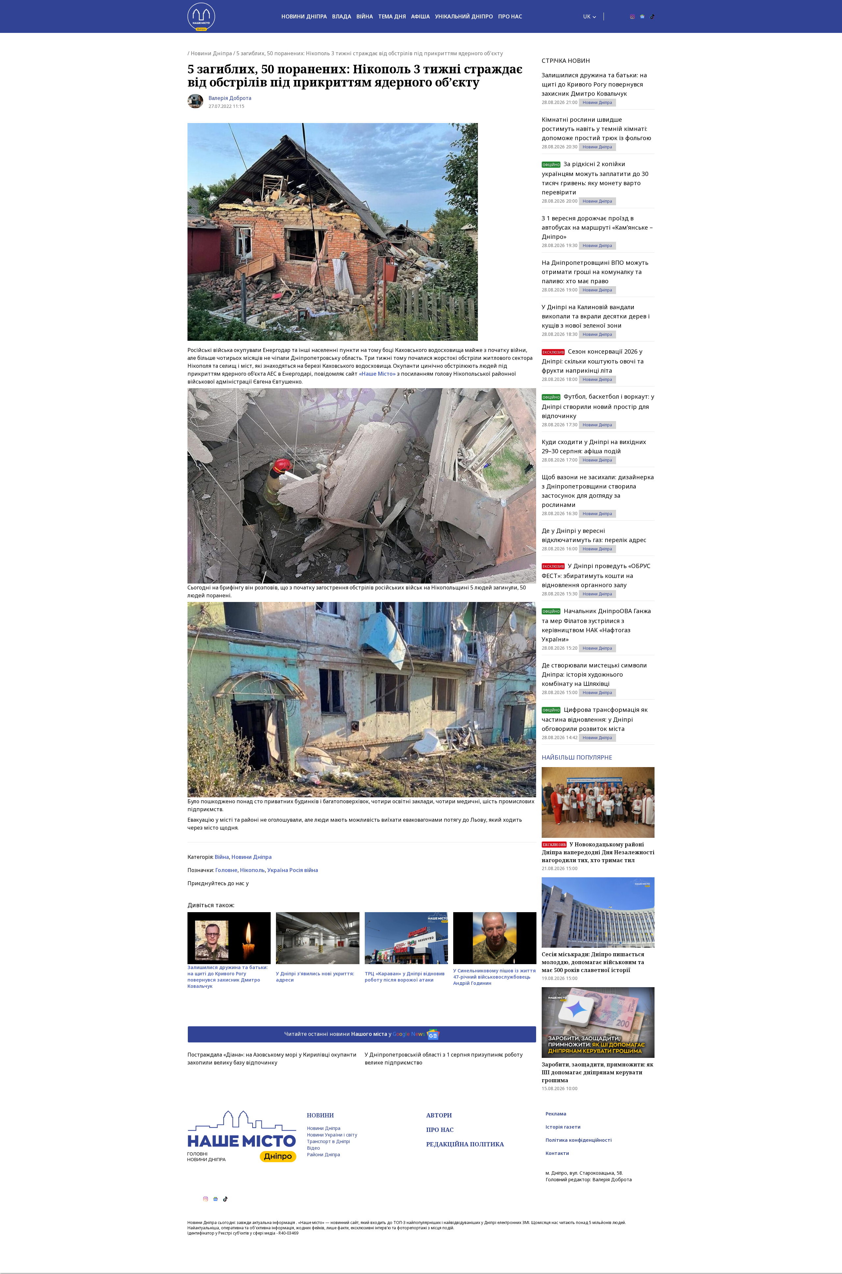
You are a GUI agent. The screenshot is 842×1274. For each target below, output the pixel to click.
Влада (341, 16)
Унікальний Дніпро (464, 16)
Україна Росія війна (292, 870)
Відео (313, 1148)
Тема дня (392, 16)
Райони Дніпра (323, 1154)
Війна (365, 16)
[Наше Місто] (201, 16)
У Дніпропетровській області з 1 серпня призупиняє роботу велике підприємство (444, 1058)
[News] (642, 16)
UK (586, 16)
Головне (226, 870)
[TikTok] (652, 16)
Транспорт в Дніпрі (328, 1141)
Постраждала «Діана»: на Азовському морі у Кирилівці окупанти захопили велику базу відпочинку (272, 1058)
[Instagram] (632, 16)
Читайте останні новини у (354, 1033)
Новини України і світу (332, 1135)
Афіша (420, 16)
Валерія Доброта (230, 98)
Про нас (510, 16)
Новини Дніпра (304, 16)
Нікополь (252, 870)
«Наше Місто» (377, 373)
